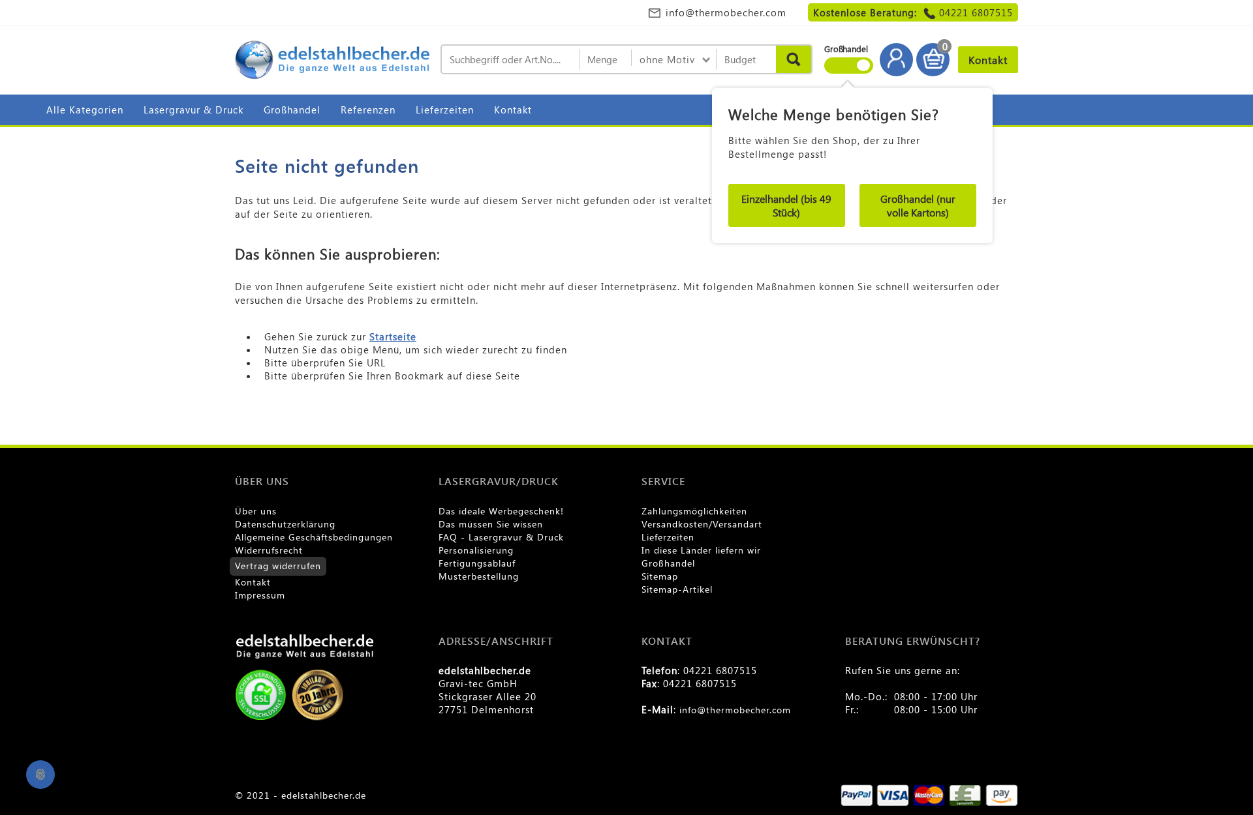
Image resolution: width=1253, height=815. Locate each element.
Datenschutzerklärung (285, 524)
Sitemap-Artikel (677, 589)
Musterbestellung (479, 576)
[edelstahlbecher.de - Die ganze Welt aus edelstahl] (333, 60)
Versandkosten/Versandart (702, 524)
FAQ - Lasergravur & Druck (501, 537)
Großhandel (292, 109)
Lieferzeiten (445, 109)
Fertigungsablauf (477, 563)
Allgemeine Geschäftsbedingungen (314, 537)
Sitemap (660, 576)
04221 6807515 (976, 12)
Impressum (260, 595)
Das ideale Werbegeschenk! (501, 511)
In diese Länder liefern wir (701, 550)
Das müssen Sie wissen (491, 524)
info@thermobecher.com (726, 12)
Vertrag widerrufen (278, 565)
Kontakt (513, 109)
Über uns (256, 511)
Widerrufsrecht (269, 550)
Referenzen (368, 109)
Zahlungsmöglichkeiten (694, 511)
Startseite (392, 336)
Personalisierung (476, 550)
